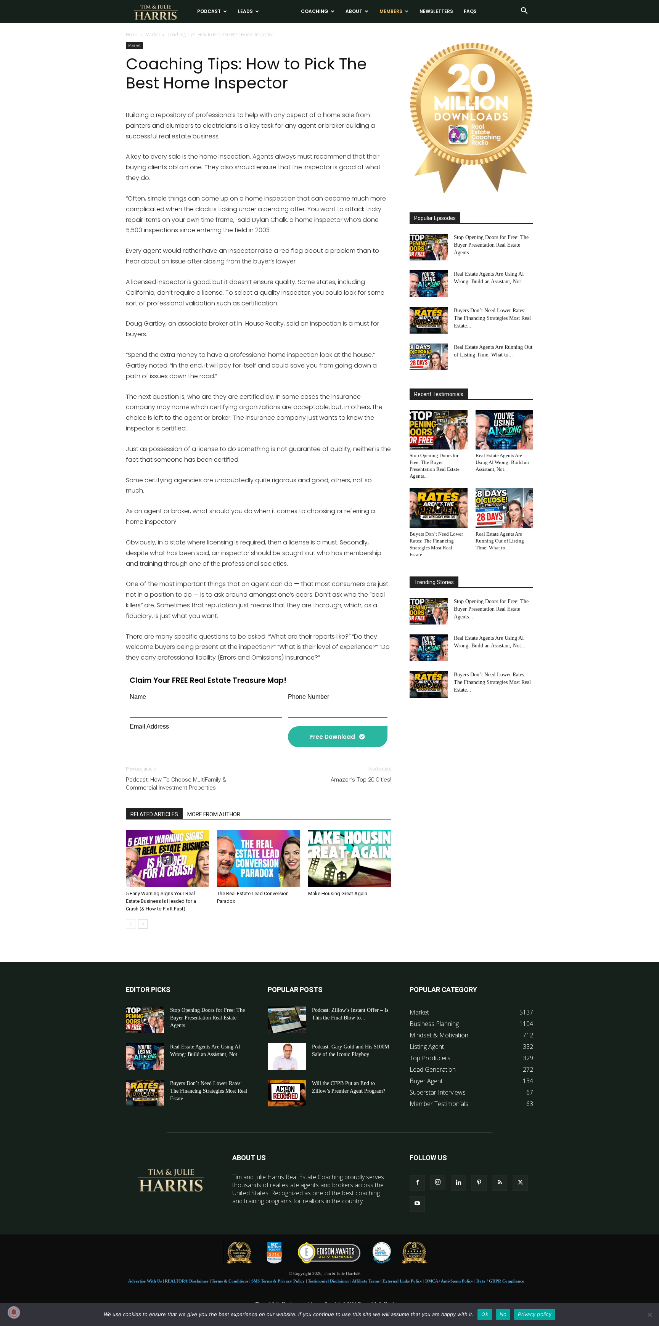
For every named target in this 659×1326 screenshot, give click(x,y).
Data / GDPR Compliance (500, 1281)
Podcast (209, 11)
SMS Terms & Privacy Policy (278, 1281)
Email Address (149, 726)
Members (390, 11)
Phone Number (308, 697)
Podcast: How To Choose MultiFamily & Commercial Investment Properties (176, 783)
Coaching (314, 11)
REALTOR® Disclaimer (187, 1281)
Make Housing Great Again (337, 893)
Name (138, 697)
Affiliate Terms (365, 1281)
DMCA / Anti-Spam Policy (449, 1281)
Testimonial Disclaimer (328, 1281)
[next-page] (143, 924)
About (354, 11)
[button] (524, 11)
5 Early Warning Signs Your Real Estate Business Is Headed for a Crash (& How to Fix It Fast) (161, 901)
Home (132, 34)
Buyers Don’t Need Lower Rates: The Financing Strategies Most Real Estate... (492, 318)
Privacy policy (534, 1314)
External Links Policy (402, 1281)
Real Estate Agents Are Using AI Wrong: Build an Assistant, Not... (502, 462)
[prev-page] (130, 924)
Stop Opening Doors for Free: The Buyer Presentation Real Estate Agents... (491, 244)
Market (153, 34)
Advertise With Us (145, 1281)
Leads (245, 11)
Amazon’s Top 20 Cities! (361, 779)
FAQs (470, 11)
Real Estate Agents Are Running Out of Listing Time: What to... (500, 541)
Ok (484, 1314)
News (277, 11)
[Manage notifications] (14, 1312)
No (503, 1314)
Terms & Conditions (230, 1281)
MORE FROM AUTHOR (213, 814)
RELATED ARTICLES (154, 814)
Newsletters (436, 11)
